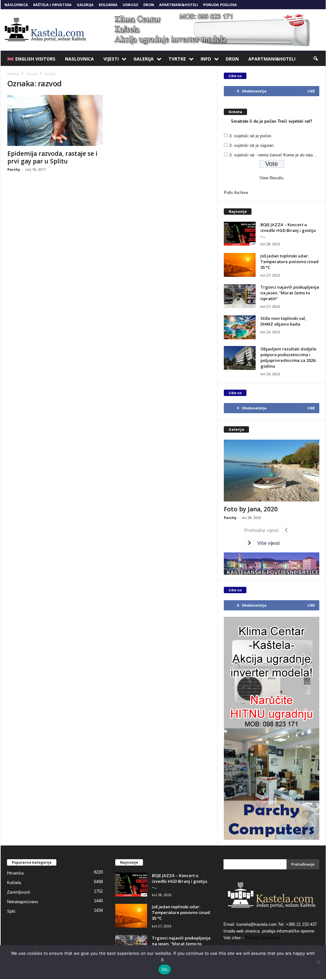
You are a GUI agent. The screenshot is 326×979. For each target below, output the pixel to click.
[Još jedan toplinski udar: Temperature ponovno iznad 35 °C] (240, 265)
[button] (316, 59)
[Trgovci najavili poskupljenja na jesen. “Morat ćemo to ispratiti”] (240, 296)
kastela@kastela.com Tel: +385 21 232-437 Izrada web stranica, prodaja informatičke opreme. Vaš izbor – (270, 931)
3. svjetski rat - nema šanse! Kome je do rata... (272, 155)
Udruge (130, 4)
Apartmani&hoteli (178, 4)
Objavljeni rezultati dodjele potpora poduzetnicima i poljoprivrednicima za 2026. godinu (288, 357)
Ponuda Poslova (220, 4)
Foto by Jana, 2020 (251, 509)
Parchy (13, 169)
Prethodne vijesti (263, 530)
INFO (206, 59)
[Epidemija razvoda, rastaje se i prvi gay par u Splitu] (55, 120)
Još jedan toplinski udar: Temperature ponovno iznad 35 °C (289, 261)
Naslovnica (16, 4)
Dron (148, 4)
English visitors (35, 59)
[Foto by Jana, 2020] (271, 470)
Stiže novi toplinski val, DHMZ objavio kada (283, 321)
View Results (271, 178)
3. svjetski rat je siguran (251, 145)
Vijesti (111, 59)
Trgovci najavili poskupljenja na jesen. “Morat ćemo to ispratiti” (289, 292)
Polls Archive (236, 192)
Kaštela (14, 882)
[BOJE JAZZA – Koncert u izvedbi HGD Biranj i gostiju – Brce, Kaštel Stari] (240, 234)
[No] (318, 962)
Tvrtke (177, 59)
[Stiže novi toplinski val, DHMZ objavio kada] (240, 327)
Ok (164, 969)
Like (311, 91)
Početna (13, 74)
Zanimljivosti (18, 892)
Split (11, 911)
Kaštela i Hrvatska (52, 4)
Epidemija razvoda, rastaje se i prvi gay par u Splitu (52, 157)
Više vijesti (266, 543)
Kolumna (108, 4)
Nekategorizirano (22, 901)
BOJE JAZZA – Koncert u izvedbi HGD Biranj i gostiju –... (288, 230)
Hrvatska (15, 873)
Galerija (85, 4)
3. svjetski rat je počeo (250, 135)
